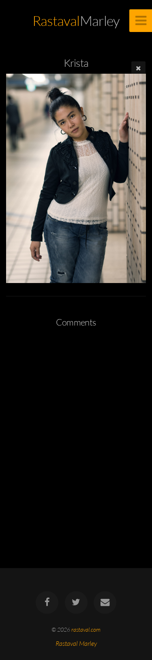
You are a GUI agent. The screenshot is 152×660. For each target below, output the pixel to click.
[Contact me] (105, 602)
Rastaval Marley (76, 643)
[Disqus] (76, 438)
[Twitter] (75, 602)
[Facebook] (47, 602)
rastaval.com (86, 629)
